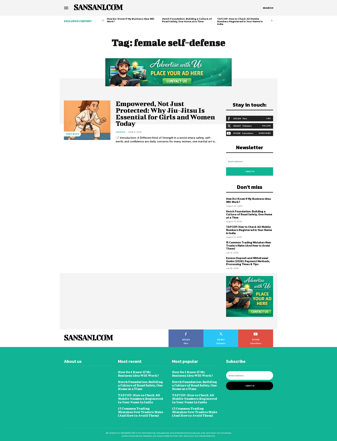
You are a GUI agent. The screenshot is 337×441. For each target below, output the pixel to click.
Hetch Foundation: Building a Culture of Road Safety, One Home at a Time (187, 20)
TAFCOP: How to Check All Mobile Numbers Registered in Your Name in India (240, 21)
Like (268, 118)
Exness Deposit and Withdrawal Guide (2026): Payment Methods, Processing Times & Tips (248, 261)
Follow (266, 125)
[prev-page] (103, 20)
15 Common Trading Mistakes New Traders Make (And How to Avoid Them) (248, 245)
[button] (268, 8)
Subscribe (265, 133)
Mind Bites (72, 134)
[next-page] (272, 20)
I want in (249, 171)
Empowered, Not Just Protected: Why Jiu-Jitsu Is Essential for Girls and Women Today (165, 113)
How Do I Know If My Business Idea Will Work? (130, 20)
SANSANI (120, 132)
